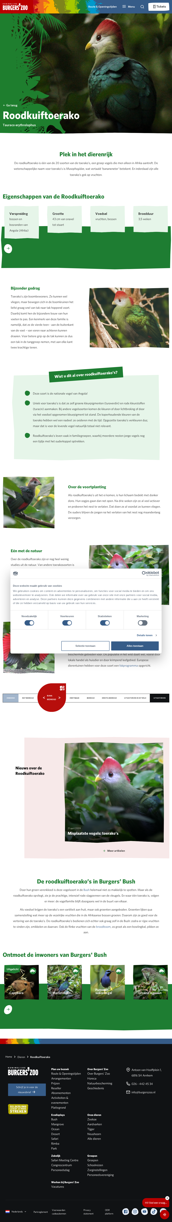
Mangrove (57, 1124)
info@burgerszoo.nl (143, 1092)
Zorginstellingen (97, 1170)
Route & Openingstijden (102, 6)
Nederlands (17, 1211)
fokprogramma (128, 665)
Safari (54, 1139)
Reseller (56, 1088)
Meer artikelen (116, 851)
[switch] (67, 623)
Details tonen (145, 635)
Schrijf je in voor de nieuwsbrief (27, 1089)
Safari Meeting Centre (64, 1160)
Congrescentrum (61, 1165)
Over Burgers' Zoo (98, 1073)
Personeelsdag (60, 1170)
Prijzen (55, 1083)
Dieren (21, 1057)
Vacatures (57, 1187)
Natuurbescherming (99, 1083)
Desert (55, 1134)
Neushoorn (94, 1134)
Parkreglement (41, 1211)
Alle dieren (94, 1139)
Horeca (91, 1078)
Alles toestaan (135, 645)
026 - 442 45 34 (142, 1084)
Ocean (55, 1129)
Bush (86, 890)
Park (54, 1148)
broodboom (103, 927)
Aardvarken (94, 1124)
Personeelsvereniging (100, 1175)
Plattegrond (58, 1107)
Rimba (55, 1143)
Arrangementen (61, 1078)
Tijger (90, 1129)
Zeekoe (92, 1119)
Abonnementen (61, 1093)
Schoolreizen (95, 1165)
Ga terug (11, 105)
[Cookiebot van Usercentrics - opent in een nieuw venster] (144, 573)
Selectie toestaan (85, 645)
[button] (128, 7)
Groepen (92, 1160)
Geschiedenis (95, 1088)
